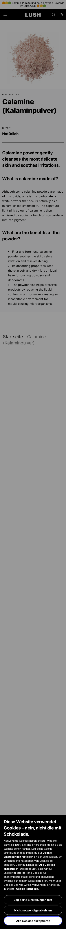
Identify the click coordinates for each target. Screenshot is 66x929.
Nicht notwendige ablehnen (33, 910)
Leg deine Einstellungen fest (33, 900)
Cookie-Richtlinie (27, 888)
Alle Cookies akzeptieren (33, 921)
